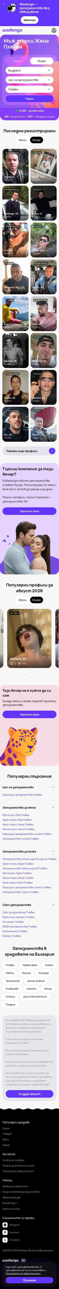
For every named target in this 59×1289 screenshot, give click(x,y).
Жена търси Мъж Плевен (18, 878)
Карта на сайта (11, 1208)
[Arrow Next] (34, 674)
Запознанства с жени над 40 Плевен (25, 868)
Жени (17, 61)
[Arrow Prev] (25, 674)
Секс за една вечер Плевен (19, 912)
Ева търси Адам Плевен (17, 873)
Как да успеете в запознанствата (21, 1191)
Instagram (14, 1224)
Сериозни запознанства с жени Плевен (27, 887)
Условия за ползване (13, 1160)
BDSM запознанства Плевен (20, 926)
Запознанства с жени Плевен (21, 892)
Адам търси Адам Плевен (18, 863)
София (6, 1128)
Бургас (6, 1145)
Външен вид (9, 1202)
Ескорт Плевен (12, 936)
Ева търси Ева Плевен (16, 815)
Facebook (14, 1232)
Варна (6, 1139)
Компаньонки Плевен (15, 931)
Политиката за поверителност (23, 1273)
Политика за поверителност (18, 1171)
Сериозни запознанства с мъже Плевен (27, 834)
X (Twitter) (14, 1239)
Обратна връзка (12, 1197)
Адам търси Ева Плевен (17, 819)
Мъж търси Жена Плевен (18, 824)
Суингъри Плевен (13, 922)
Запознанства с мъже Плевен (21, 838)
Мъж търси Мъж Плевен (18, 882)
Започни (30, 20)
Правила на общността (15, 1186)
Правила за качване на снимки (19, 1165)
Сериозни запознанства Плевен (22, 794)
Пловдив (7, 1133)
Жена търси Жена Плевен (18, 829)
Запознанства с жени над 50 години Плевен (29, 859)
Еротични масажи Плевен (18, 917)
